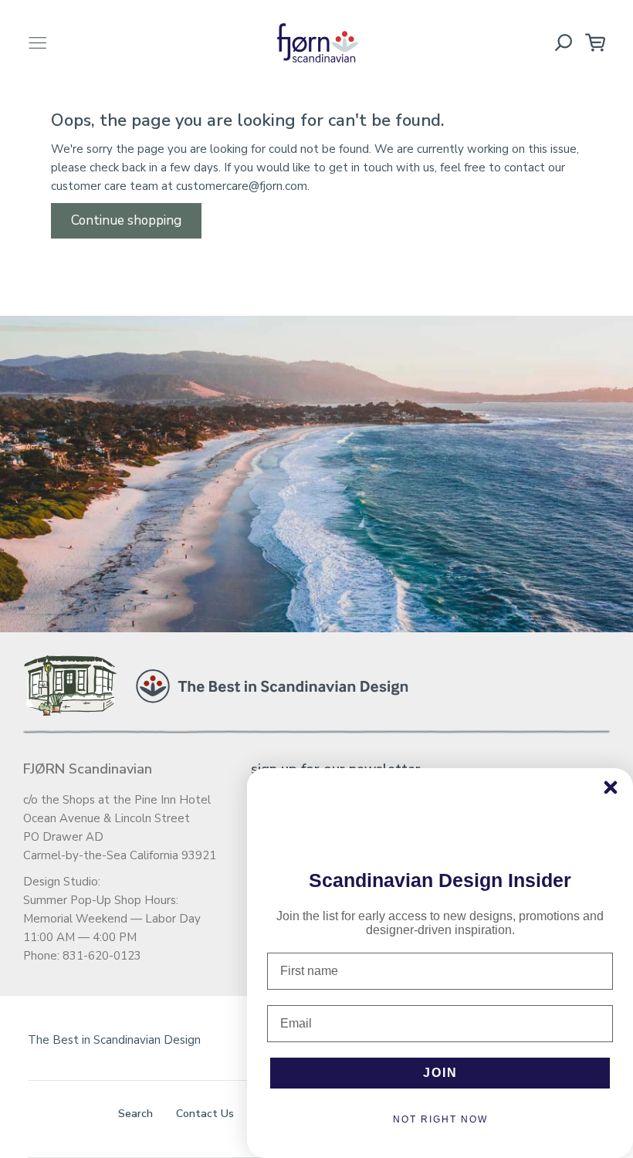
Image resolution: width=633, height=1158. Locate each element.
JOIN (440, 1072)
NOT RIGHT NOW (440, 1119)
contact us (205, 1113)
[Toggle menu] (38, 43)
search (135, 1113)
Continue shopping (126, 220)
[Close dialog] (610, 787)
